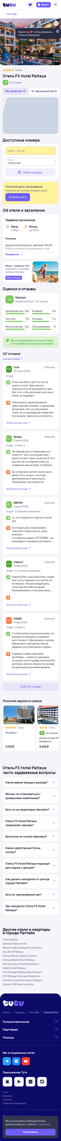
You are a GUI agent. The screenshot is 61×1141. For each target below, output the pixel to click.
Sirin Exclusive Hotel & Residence (21, 964)
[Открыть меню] (56, 5)
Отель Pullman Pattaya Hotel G (20, 955)
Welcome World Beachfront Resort (22, 947)
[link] (13, 278)
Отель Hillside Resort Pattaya (19, 959)
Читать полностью (16, 422)
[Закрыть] (57, 31)
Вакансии (7, 1095)
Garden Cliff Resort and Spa (18, 984)
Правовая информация (14, 1103)
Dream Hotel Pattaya (14, 968)
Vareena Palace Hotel (14, 943)
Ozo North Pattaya (13, 951)
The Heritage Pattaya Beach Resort (22, 972)
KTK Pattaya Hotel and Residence (21, 976)
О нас (5, 1092)
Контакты (7, 1099)
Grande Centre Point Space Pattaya (22, 980)
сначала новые (11, 358)
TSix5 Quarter (10, 939)
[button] (30, 4)
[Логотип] (9, 5)
